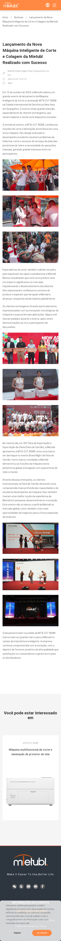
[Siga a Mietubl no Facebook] (43, 887)
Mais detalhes (30, 763)
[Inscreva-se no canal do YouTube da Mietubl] (29, 887)
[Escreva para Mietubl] (36, 887)
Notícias (18, 17)
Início (5, 17)
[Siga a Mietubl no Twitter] (21, 887)
